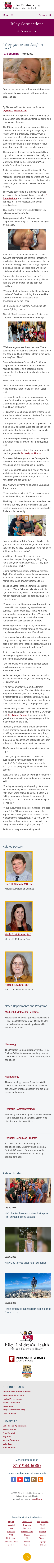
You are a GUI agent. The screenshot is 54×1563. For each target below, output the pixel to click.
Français (27, 1525)
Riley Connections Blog (14, 1410)
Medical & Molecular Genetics (22, 1012)
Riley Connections (27, 24)
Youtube (20, 1479)
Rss (40, 1479)
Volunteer (7, 1444)
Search (43, 15)
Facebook (13, 1479)
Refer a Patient (10, 1429)
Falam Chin (27, 1521)
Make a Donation (11, 1440)
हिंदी (27, 1538)
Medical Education (11, 1402)
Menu (6, 15)
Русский (42, 1531)
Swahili (43, 1535)
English (11, 1521)
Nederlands (11, 1538)
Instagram (34, 1479)
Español (11, 1525)
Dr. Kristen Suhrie (17, 715)
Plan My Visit (9, 1433)
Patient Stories (11, 54)
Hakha (27, 1535)
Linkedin (27, 1479)
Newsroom (8, 1406)
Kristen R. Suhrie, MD (17, 984)
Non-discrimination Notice (27, 1517)
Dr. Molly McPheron (31, 453)
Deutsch (27, 1528)
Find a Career (9, 1447)
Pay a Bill (7, 1436)
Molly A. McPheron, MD (18, 934)
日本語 (27, 1541)
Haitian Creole (27, 1531)
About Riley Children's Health (17, 1391)
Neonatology (12, 1076)
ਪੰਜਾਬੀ (42, 1528)
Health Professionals (12, 1399)
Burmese (11, 1531)
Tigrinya (42, 1541)
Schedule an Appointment (15, 1426)
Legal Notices (9, 1413)
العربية (11, 1528)
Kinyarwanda (42, 1521)
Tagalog (42, 1538)
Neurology (10, 1044)
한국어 (43, 1525)
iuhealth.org (36, 1499)
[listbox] (27, 31)
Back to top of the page (27, 1557)
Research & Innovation (13, 1395)
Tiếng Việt (42, 1545)
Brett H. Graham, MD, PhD (19, 884)
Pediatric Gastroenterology (20, 1109)
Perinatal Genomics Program (21, 1138)
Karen (27, 1545)
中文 (11, 1535)
